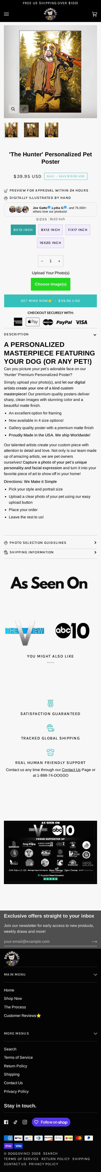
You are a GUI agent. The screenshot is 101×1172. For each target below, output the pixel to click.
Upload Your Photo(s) (50, 273)
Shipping (12, 1074)
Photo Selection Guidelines (38, 543)
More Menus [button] (16, 1033)
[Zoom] (13, 109)
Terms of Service (18, 1057)
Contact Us (71, 770)
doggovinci (19, 1153)
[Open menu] (11, 14)
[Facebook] (6, 1122)
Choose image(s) (50, 284)
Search (10, 1049)
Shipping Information (32, 552)
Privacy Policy (16, 1091)
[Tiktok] (15, 1122)
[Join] (90, 941)
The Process (15, 1007)
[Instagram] (25, 1122)
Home (9, 990)
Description (16, 334)
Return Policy (15, 1066)
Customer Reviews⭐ (22, 1015)
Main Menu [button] (15, 974)
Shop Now (13, 998)
